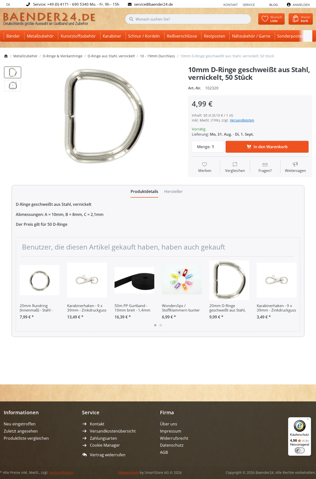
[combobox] (188, 19)
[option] (12, 72)
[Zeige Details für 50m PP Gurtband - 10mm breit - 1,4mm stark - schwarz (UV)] (134, 280)
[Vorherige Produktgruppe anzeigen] (21, 294)
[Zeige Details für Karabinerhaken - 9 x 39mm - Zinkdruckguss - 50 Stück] (87, 280)
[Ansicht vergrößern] (103, 116)
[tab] (144, 191)
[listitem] (103, 116)
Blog (273, 4)
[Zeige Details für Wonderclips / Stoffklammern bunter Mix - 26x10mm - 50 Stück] (182, 280)
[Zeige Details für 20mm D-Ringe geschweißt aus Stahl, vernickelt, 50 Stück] (229, 280)
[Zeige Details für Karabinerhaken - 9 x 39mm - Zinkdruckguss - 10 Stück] (276, 280)
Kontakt (230, 4)
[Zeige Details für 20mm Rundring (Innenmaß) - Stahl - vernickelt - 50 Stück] (39, 280)
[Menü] (308, 420)
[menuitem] (14, 36)
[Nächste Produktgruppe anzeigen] (294, 294)
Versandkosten (242, 120)
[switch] (300, 450)
